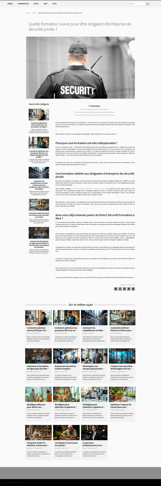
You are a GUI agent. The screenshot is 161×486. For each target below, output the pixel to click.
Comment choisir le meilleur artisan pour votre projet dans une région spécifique (37, 446)
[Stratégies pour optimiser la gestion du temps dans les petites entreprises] (94, 394)
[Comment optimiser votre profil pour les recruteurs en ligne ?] (39, 114)
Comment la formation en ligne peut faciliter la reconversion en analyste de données (39, 244)
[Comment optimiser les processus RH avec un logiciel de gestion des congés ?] (39, 142)
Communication (23, 4)
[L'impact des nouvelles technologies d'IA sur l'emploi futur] (122, 356)
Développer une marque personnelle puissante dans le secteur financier (92, 370)
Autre (55, 4)
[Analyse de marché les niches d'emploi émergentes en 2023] (66, 356)
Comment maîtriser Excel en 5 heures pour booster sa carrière (39, 215)
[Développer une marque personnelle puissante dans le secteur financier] (94, 356)
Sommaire (95, 106)
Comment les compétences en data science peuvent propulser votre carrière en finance (39, 185)
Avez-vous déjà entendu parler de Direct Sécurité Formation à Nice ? (94, 115)
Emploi (36, 4)
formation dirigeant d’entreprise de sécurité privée (89, 188)
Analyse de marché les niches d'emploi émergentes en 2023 (65, 369)
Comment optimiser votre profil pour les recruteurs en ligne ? (39, 125)
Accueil (28, 13)
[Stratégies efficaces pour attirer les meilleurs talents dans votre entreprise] (38, 394)
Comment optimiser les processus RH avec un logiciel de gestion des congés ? (39, 154)
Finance (10, 4)
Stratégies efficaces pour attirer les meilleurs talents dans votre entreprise (37, 408)
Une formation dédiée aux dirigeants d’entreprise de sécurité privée (94, 112)
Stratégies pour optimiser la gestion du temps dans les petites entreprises (93, 408)
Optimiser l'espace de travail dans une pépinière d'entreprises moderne (122, 408)
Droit (46, 4)
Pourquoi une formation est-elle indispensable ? (94, 109)
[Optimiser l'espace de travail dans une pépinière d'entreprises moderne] (122, 394)
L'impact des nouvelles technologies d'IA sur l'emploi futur (121, 369)
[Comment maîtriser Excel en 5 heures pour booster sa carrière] (39, 205)
